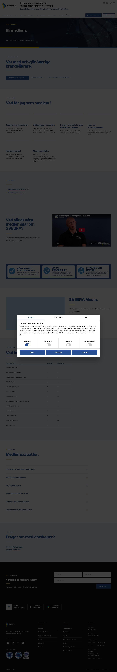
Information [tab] (58, 317)
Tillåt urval (58, 352)
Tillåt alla (85, 352)
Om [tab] (86, 317)
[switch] (48, 344)
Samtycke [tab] (31, 317)
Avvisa (32, 352)
